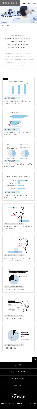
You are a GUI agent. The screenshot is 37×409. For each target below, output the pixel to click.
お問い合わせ (18, 386)
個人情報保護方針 (18, 379)
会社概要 (18, 365)
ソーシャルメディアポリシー (18, 372)
